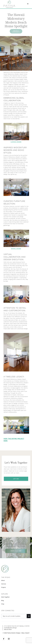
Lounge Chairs (16, 141)
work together (16, 551)
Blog (2, 600)
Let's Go (16, 479)
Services (3, 584)
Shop (2, 604)
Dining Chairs (16, 248)
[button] (27, 3)
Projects (3, 587)
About (3, 580)
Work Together (5, 597)
